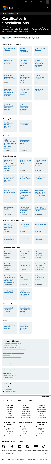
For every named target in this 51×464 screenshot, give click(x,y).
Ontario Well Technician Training (8, 309)
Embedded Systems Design (25, 264)
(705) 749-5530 (9, 431)
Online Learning (6, 355)
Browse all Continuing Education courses (12, 343)
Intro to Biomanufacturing (9, 192)
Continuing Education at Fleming (10, 345)
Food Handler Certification (24, 123)
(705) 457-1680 (41, 431)
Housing (41, 413)
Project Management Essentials (39, 77)
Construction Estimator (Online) (8, 253)
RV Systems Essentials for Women (39, 277)
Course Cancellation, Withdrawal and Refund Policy (14, 349)
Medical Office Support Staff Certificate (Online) (9, 179)
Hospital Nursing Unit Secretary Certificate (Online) (40, 162)
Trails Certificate (40, 224)
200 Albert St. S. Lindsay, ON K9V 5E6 (25, 428)
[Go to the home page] (11, 8)
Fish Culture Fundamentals (9, 238)
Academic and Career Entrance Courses (12, 357)
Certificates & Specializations (13, 13)
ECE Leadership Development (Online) (25, 141)
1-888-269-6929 (8, 389)
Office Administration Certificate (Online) (25, 78)
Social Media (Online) (39, 90)
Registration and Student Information (11, 347)
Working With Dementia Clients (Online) (40, 208)
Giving (26, 1)
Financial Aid (41, 415)
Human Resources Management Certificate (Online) (39, 64)
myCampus (32, 1)
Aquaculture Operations (39, 238)
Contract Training (7, 363)
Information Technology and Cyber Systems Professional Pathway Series (9, 279)
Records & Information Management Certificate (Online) (8, 92)
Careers (21, 400)
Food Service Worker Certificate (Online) (8, 125)
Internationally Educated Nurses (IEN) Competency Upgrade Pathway (25, 194)
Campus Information (10, 435)
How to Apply (25, 409)
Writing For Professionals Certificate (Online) (24, 327)
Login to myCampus (41, 417)
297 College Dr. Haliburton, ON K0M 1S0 (41, 428)
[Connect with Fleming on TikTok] (44, 447)
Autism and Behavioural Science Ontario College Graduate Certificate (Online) (10, 164)
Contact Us (7, 400)
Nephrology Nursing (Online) (25, 177)
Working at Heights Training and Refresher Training (25, 293)
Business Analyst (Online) (9, 49)
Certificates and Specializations (10, 359)
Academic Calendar (41, 409)
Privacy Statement (46, 453)
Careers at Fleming (10, 417)
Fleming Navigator (41, 411)
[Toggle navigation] (47, 7)
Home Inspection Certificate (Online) (25, 253)
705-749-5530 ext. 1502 (10, 388)
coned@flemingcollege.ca (10, 391)
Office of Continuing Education (10, 38)
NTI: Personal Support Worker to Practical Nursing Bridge (40, 193)
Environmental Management (24, 225)
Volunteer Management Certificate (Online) (8, 106)
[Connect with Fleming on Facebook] (4, 447)
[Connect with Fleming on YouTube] (36, 447)
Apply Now (41, 1)
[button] (47, 2)
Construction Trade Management (24, 277)
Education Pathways (25, 417)
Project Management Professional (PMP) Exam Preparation (24, 107)
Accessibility (9, 415)
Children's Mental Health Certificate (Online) (25, 161)
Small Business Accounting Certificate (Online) (24, 91)
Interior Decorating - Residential (39, 253)
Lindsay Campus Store (8, 377)
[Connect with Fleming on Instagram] (28, 447)
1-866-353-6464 (9, 433)
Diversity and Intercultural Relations (8, 62)
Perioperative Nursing (8, 208)
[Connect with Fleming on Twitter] (12, 447)
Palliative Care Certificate (40, 177)
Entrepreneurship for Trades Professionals (40, 265)
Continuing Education (25, 413)
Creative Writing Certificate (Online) (9, 326)
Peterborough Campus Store (9, 375)
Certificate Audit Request (8, 361)
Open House (9, 409)
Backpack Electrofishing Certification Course (8, 227)
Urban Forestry (25, 238)
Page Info (46, 396)
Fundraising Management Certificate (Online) (24, 63)
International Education (26, 415)
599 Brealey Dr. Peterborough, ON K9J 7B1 (10, 428)
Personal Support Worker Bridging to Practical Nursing (25, 209)
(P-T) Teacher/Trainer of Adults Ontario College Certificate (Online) (10, 144)
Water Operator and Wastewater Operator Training (25, 310)
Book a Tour (9, 411)
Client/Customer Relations (40, 49)
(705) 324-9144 (25, 431)
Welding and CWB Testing (8, 291)
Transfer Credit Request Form (9, 351)
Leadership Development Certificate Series (10, 77)
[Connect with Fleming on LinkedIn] (20, 447)
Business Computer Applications (24, 50)
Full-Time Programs (25, 411)
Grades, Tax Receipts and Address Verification (13, 353)
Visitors (31, 400)
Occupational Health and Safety (8, 265)
